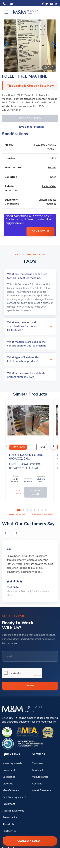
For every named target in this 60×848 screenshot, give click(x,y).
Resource (37, 763)
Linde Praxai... (15, 480)
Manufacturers (40, 777)
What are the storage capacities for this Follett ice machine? (27, 275)
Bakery (28, 481)
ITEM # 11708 (18, 447)
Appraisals (38, 770)
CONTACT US (41, 231)
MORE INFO (19, 492)
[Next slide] (53, 446)
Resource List (10, 817)
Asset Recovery (41, 790)
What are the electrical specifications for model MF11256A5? (22, 326)
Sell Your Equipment (14, 797)
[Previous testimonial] (6, 533)
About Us (8, 824)
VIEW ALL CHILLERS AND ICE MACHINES (35, 514)
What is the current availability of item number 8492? (26, 375)
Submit (30, 685)
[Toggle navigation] (6, 12)
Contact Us (9, 831)
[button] (54, 46)
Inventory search (12, 763)
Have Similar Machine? (32, 127)
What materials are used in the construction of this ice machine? (27, 343)
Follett (52, 167)
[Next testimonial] (16, 533)
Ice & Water (49, 186)
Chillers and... (41, 480)
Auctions (37, 783)
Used (41, 447)
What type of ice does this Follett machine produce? (23, 359)
